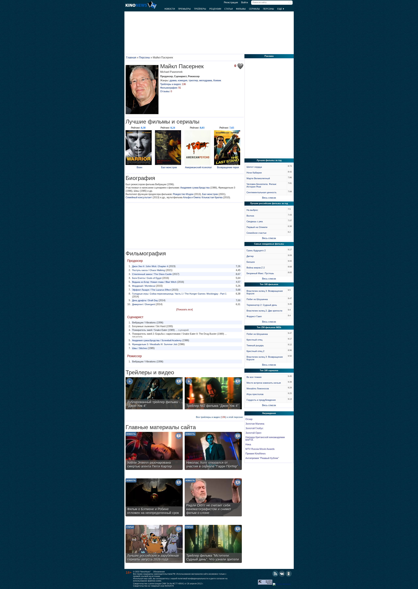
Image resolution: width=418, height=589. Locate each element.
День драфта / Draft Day (145, 300)
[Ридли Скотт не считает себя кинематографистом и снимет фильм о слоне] (213, 497)
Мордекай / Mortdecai (143, 286)
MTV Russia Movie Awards (260, 449)
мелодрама (205, 80)
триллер (193, 80)
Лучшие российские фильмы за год (269, 203)
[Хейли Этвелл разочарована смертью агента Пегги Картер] (154, 451)
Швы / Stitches (139, 348)
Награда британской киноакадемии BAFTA (265, 438)
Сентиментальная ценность (261, 192)
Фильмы (241, 9)
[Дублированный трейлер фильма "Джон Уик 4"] (154, 393)
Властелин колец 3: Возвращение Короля (265, 292)
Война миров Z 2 (256, 267)
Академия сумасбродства (194, 187)
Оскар (248, 419)
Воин (139, 167)
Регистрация (231, 2)
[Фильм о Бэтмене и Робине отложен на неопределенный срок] (154, 497)
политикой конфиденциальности (193, 578)
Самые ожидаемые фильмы (269, 244)
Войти (244, 2)
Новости (169, 9)
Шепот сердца (254, 167)
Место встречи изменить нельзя (264, 382)
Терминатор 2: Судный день (262, 305)
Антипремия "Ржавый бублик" (262, 458)
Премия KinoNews (255, 453)
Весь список (269, 197)
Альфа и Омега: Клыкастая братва (202, 197)
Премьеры (184, 9)
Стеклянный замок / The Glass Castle (152, 274)
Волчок (250, 215)
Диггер (250, 256)
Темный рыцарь (255, 345)
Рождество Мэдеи (183, 194)
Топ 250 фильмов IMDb (269, 327)
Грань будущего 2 (256, 250)
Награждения (269, 413)
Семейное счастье (256, 233)
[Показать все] (184, 309)
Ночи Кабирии (254, 172)
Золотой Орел (253, 433)
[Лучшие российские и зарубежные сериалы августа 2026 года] (154, 544)
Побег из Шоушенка (257, 299)
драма (173, 80)
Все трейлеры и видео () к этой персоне (219, 417)
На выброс (252, 210)
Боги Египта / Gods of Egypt (146, 278)
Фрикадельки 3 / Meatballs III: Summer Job (154, 344)
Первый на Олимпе (257, 227)
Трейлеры (200, 9)
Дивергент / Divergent (143, 304)
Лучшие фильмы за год (269, 160)
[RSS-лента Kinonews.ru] (275, 574)
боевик (217, 80)
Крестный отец (254, 339)
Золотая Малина (254, 423)
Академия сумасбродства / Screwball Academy (157, 340)
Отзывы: (166, 91)
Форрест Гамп (254, 316)
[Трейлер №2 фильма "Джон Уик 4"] (213, 393)
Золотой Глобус (254, 428)
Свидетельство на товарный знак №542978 (153, 586)
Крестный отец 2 (255, 351)
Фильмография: (170, 87)
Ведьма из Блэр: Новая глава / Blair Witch (154, 282)
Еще (280, 9)
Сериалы (254, 9)
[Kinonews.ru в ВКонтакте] (282, 574)
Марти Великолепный (258, 178)
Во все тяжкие (254, 377)
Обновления (159, 572)
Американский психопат (198, 167)
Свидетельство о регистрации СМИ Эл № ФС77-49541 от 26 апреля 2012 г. (168, 583)
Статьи (228, 9)
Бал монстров (169, 167)
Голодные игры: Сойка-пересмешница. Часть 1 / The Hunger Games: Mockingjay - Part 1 (179, 293)
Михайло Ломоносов (258, 388)
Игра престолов (255, 394)
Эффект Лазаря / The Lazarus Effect (151, 289)
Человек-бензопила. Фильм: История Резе (262, 185)
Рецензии (215, 9)
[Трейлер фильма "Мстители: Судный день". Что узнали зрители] (213, 544)
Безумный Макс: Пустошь (260, 273)
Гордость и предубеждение (261, 400)
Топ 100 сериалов (269, 370)
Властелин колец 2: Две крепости (264, 310)
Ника (248, 444)
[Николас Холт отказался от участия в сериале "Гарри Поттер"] (213, 451)
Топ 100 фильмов (269, 284)
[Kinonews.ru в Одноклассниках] (289, 574)
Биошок (251, 262)
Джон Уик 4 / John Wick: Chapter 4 (150, 266)
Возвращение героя (228, 167)
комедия (182, 80)
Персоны (268, 9)
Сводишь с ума (255, 221)
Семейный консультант (139, 197)
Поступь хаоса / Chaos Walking (148, 270)
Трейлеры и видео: (173, 84)
